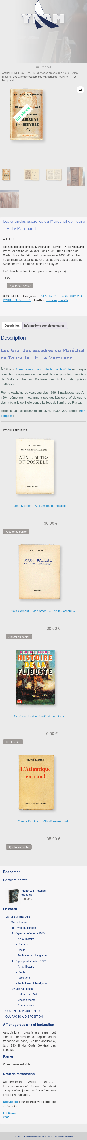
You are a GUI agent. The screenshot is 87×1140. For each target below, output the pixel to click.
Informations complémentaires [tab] (44, 325)
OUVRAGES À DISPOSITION (24, 1016)
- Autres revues (25, 1005)
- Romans (22, 944)
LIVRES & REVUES (23, 72)
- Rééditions (23, 977)
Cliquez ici (10, 1102)
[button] (80, 89)
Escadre (51, 300)
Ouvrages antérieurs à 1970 (53, 72)
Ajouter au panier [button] (16, 531)
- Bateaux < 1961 (26, 994)
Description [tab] (12, 325)
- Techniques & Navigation (32, 983)
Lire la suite (13, 742)
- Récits (63, 296)
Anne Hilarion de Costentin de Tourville (43, 369)
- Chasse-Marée (25, 1000)
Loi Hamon (10, 1113)
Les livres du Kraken (23, 928)
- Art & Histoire (48, 296)
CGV (6, 1117)
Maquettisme (19, 922)
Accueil (6, 72)
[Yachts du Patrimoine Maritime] (43, 28)
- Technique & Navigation (31, 955)
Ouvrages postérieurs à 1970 (28, 961)
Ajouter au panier (20, 286)
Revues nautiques (22, 989)
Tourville (63, 300)
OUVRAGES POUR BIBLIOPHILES (27, 1011)
